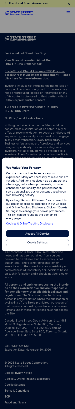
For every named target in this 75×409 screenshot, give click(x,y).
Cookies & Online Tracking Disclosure (29, 223)
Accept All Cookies (37, 233)
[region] (37, 204)
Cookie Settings (37, 242)
